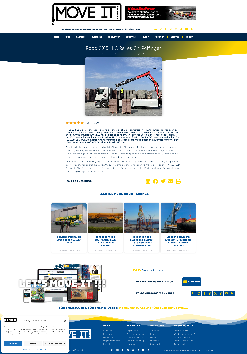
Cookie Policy (28, 349)
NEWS (106, 325)
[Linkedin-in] (155, 29)
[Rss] (191, 29)
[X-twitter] (176, 29)
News (67, 37)
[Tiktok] (181, 29)
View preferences (55, 343)
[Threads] (171, 29)
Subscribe (97, 37)
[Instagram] (160, 29)
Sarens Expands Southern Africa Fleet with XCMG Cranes (105, 241)
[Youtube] (186, 29)
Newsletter (114, 37)
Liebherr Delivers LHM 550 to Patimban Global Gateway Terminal (178, 241)
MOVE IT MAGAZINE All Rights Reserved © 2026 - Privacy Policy (182, 350)
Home (56, 37)
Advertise (131, 37)
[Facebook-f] (165, 29)
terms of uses (209, 350)
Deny (33, 343)
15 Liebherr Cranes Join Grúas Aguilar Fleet (69, 240)
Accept (13, 343)
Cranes (104, 54)
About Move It (183, 325)
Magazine (81, 37)
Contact (189, 37)
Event (146, 37)
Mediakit (159, 37)
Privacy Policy (40, 349)
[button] (65, 320)
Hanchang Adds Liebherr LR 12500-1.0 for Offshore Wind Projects (141, 241)
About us (175, 37)
